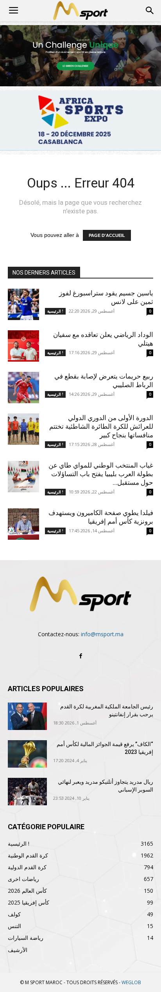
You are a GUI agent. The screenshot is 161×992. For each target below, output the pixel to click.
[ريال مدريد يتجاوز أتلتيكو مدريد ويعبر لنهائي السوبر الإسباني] (27, 791)
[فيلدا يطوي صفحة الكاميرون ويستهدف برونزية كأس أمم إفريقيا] (23, 524)
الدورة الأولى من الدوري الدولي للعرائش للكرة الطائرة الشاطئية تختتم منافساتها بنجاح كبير (101, 426)
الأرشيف (17, 950)
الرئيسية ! (55, 311)
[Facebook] (80, 656)
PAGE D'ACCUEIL (107, 235)
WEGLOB (131, 982)
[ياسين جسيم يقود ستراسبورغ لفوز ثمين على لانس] (23, 304)
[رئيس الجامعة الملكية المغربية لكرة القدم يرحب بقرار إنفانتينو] (27, 716)
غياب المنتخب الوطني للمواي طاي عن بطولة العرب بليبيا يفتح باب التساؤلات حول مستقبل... (100, 473)
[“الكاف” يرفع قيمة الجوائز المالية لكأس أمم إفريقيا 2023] (27, 754)
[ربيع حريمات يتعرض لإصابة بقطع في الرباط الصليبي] (23, 387)
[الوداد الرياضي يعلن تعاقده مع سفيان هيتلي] (23, 346)
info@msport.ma (102, 634)
